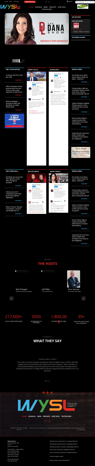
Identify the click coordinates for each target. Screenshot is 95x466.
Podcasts (52, 7)
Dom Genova (47, 289)
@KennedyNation (33, 112)
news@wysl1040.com (72, 444)
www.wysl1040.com (73, 441)
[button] (11, 298)
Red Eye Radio (77, 30)
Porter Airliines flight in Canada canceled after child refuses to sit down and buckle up (80, 121)
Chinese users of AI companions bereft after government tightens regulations (13, 194)
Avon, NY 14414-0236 (13, 456)
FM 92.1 (11, 1)
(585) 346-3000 (14, 459)
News (46, 7)
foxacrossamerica (36, 99)
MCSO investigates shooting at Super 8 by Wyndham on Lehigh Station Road (13, 104)
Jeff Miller (20, 289)
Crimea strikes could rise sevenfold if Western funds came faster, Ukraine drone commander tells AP (80, 91)
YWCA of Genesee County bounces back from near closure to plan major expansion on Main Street (14, 89)
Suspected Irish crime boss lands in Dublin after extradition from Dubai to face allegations (80, 136)
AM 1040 (6, 1)
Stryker (71, 289)
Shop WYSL (62, 7)
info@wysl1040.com (72, 452)
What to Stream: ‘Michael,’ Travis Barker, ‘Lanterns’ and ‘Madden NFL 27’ (14, 209)
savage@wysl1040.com (69, 449)
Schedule (38, 7)
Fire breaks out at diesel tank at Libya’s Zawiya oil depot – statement (80, 77)
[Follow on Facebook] (49, 2)
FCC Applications (81, 429)
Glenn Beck (56, 91)
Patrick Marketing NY (64, 460)
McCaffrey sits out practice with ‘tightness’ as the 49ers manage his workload (14, 180)
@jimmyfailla (32, 110)
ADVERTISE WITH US (30, 1)
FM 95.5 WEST (16, 1)
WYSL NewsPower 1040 (13, 453)
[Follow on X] (46, 2)
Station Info (47, 9)
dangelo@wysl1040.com (73, 447)
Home (31, 7)
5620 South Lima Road (13, 454)
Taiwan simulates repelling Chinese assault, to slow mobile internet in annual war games (80, 106)
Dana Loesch (57, 201)
